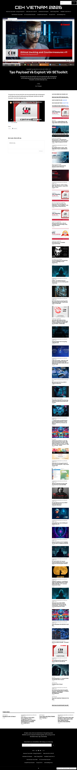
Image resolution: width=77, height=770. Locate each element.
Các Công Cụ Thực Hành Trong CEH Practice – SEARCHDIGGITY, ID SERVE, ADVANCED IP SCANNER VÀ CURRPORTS (60, 691)
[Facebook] (33, 750)
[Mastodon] (38, 750)
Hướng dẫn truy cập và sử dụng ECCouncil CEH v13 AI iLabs (59, 166)
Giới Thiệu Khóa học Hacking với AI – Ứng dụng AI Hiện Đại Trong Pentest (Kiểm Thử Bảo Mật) (60, 302)
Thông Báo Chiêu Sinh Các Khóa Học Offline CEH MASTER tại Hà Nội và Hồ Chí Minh (60, 401)
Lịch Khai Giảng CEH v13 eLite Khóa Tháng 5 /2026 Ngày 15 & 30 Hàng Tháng (60, 261)
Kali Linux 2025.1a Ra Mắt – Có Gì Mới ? (60, 642)
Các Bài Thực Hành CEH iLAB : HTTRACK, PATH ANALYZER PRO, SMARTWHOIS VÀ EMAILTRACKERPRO (66, 719)
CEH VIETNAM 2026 (38, 7)
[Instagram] (34, 750)
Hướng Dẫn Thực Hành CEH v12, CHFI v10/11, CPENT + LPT (38, 69)
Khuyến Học (54, 138)
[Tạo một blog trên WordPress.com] (38, 768)
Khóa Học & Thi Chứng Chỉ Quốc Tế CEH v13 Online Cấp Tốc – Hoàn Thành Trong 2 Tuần (60, 464)
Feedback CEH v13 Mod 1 (57, 684)
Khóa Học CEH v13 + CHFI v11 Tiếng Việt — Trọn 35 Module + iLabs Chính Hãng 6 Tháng (60, 186)
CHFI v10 (53, 677)
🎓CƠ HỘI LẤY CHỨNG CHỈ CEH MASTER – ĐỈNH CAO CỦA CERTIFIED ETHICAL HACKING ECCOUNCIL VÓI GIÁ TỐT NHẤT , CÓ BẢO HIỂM (60, 322)
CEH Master (54, 259)
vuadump (64, 100)
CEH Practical (54, 682)
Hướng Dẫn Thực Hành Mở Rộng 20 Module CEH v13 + (59, 523)
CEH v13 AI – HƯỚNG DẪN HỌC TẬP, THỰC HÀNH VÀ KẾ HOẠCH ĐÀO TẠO (60, 122)
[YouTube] (40, 750)
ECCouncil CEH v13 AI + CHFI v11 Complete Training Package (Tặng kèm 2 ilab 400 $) (59, 224)
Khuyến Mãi (59, 138)
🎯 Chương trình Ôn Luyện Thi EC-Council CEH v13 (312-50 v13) (59, 661)
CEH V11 (9, 122)
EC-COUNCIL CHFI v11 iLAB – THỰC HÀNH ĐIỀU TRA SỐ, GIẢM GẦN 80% (59, 148)
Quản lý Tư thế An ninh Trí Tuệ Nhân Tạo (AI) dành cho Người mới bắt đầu (60, 543)
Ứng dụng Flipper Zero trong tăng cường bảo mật (59, 342)
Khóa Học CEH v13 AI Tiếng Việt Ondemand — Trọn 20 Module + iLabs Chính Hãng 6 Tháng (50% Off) (60, 205)
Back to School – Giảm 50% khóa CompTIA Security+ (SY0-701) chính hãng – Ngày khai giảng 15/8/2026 (60, 140)
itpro (67, 105)
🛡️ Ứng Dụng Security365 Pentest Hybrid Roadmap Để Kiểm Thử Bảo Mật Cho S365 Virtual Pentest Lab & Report (59, 422)
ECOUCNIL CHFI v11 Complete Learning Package (58, 243)
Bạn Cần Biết (59, 164)
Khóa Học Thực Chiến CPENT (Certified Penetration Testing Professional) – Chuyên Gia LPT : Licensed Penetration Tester (59, 604)
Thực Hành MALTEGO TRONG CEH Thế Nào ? (60, 699)
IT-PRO (38, 83)
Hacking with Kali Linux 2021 (62, 379)
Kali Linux (63, 641)
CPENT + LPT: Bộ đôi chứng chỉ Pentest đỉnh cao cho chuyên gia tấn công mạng (60, 282)
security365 (65, 103)
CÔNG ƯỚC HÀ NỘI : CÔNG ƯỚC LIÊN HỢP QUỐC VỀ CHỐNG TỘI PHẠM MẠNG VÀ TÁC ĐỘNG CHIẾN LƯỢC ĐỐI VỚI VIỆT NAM (60, 362)
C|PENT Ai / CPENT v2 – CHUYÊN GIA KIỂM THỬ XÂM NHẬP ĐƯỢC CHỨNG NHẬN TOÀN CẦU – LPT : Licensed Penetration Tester (60, 583)
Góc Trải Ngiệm (38, 86)
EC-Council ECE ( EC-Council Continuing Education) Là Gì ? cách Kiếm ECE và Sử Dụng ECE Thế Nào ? (60, 562)
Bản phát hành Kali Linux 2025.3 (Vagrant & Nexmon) (59, 383)
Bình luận (41, 151)
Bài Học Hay (54, 164)
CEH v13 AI (54, 120)
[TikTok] (36, 750)
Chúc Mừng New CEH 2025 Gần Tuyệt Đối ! (60, 625)
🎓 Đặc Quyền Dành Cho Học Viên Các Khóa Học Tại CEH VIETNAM (59, 484)
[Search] (74, 2)
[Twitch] (43, 750)
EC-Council (54, 439)
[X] (42, 750)
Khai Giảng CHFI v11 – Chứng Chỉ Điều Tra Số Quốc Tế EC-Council (60, 679)
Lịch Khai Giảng (59, 259)
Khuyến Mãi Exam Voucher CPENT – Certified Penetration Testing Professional (60, 504)
